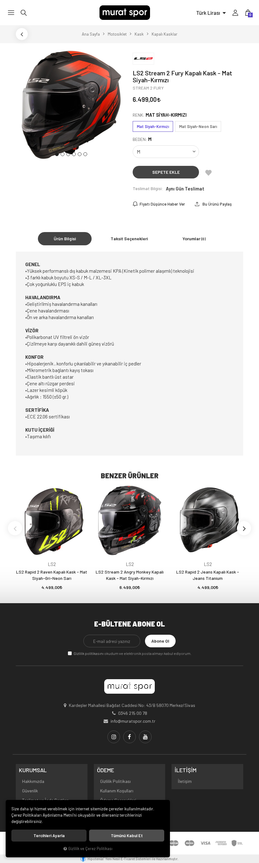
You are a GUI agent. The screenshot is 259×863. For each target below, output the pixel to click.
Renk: (160, 115)
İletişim (185, 781)
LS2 (52, 564)
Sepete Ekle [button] (166, 172)
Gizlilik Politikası (115, 781)
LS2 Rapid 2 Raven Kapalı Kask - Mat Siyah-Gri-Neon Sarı (51, 575)
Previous (15, 528)
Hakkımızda (33, 781)
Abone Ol (160, 641)
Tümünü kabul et (127, 835)
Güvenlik (30, 790)
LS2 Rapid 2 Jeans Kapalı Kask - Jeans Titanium (207, 575)
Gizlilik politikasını (89, 653)
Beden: (142, 139)
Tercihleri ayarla (49, 835)
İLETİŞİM (185, 770)
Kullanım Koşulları (116, 790)
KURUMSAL (33, 770)
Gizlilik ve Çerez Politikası (90, 848)
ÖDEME (105, 770)
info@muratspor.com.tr (133, 721)
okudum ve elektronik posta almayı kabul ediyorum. (132, 653)
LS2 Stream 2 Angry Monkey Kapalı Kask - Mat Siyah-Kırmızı (130, 575)
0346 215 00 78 (132, 713)
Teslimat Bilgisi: (148, 188)
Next (244, 528)
